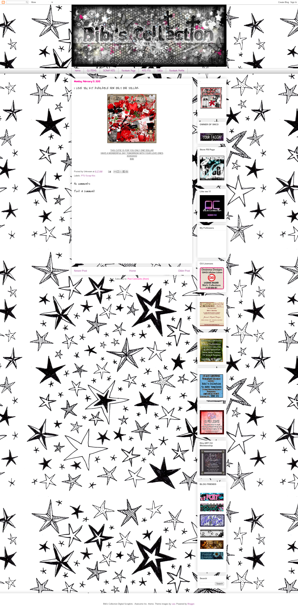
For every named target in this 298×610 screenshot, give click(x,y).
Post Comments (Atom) (138, 279)
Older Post (184, 270)
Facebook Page (128, 70)
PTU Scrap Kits (88, 176)
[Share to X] (120, 171)
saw (173, 604)
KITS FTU (146, 70)
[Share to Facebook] (123, 171)
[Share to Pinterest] (126, 171)
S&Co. (160, 70)
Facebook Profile (176, 70)
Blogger (190, 604)
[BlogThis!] (118, 171)
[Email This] (115, 171)
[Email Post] (109, 171)
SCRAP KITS (109, 70)
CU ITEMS (92, 70)
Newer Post (80, 270)
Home (77, 70)
